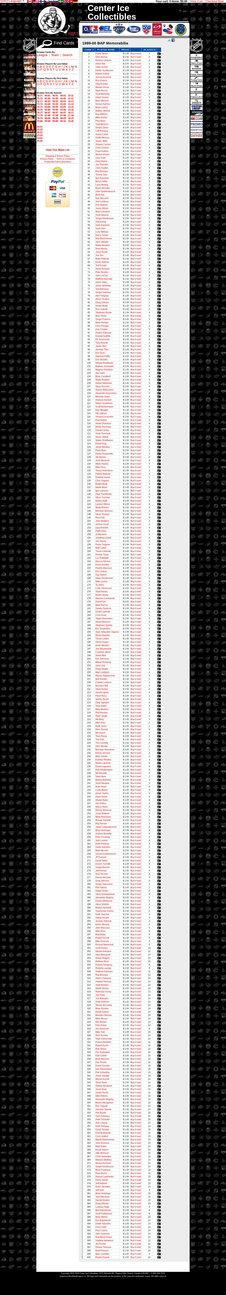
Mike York (100, 1032)
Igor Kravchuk (102, 178)
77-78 (40, 115)
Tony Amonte (102, 343)
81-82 (47, 98)
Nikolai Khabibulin (104, 363)
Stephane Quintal (104, 625)
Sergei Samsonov (104, 884)
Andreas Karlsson (104, 971)
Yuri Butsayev (102, 998)
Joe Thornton (102, 164)
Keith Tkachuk (102, 914)
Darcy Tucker (102, 235)
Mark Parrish (102, 605)
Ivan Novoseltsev (104, 1069)
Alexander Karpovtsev (106, 393)
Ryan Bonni (101, 1173)
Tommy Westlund (104, 1086)
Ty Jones (100, 585)
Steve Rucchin (102, 386)
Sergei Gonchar (103, 292)
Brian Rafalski (102, 258)
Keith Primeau (102, 844)
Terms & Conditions (65, 159)
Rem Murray (101, 248)
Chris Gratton (102, 168)
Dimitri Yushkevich (104, 70)
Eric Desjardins (103, 628)
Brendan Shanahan (105, 749)
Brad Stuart (101, 786)
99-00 (55, 121)
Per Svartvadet (103, 1052)
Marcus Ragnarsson (105, 675)
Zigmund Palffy (103, 356)
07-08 (63, 115)
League (42, 55)
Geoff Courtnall (103, 612)
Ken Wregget (102, 410)
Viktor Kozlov (102, 67)
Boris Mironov (102, 100)
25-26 (40, 141)
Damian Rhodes (103, 759)
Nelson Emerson (104, 810)
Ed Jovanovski (102, 339)
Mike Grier (100, 722)
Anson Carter (102, 134)
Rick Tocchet (102, 874)
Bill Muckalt (101, 773)
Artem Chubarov (103, 978)
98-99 (55, 118)
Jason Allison (102, 208)
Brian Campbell (103, 376)
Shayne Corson (103, 144)
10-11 (70, 95)
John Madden (102, 521)
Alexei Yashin (102, 793)
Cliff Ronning (102, 131)
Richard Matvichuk (104, 944)
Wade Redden (102, 380)
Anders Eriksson (103, 332)
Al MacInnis (101, 534)
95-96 (55, 109)
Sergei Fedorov (103, 319)
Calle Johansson (104, 588)
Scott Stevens (102, 215)
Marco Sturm (102, 807)
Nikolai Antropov (103, 951)
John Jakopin (102, 242)
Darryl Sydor (102, 860)
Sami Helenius (103, 1116)
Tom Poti (100, 739)
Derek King (101, 443)
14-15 (71, 107)
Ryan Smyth (101, 716)
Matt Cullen (101, 548)
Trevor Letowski (103, 551)
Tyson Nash (101, 1082)
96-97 (55, 112)
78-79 (40, 118)
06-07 (63, 112)
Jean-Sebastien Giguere (107, 632)
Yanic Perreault (103, 433)
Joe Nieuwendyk (104, 649)
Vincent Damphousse (106, 854)
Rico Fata (100, 517)
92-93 (55, 101)
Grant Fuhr (101, 601)
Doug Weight (102, 669)
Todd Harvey (102, 591)
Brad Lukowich (103, 211)
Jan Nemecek (102, 1028)
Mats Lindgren (102, 672)
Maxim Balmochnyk (105, 1139)
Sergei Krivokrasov (105, 218)
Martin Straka (102, 595)
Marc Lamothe (102, 1254)
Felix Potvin (101, 1025)
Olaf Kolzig (101, 221)
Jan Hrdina (101, 803)
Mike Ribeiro (102, 1096)
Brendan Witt (102, 685)
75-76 (40, 109)
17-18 (71, 115)
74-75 (40, 107)
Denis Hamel (102, 1180)
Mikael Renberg (103, 662)
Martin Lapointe (103, 763)
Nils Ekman (101, 1022)
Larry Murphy (102, 185)
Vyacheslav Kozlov (105, 911)
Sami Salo (100, 228)
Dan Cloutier (102, 329)
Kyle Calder (101, 1055)
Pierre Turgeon (103, 544)
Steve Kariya (102, 689)
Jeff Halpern (101, 1183)
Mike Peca (101, 467)
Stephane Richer (104, 312)
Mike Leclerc (102, 581)
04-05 (63, 107)
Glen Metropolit (103, 954)
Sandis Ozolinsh (103, 608)
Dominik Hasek (103, 477)
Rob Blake (101, 934)
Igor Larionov (102, 490)
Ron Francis (101, 80)
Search (67, 55)
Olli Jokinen (101, 413)
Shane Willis (102, 141)
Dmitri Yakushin (103, 1223)
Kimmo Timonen (103, 1247)
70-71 (40, 95)
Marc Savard (102, 729)
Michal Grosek (102, 154)
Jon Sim (99, 255)
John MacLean (103, 928)
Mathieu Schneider (105, 366)
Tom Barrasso (102, 289)
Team (55, 55)
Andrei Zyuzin (102, 699)
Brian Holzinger (103, 830)
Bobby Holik (101, 501)
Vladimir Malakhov (104, 1240)
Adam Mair (101, 655)
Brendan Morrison (104, 511)
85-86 (47, 109)
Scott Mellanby (103, 94)
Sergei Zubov (102, 127)
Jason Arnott (101, 252)
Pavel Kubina (102, 151)
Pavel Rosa (101, 696)
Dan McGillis (102, 359)
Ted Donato (101, 265)
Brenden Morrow (104, 1015)
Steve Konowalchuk (105, 894)
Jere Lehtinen (102, 201)
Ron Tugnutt (101, 309)
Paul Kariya (101, 420)
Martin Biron (101, 487)
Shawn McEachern (105, 390)
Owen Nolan (102, 796)
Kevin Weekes (102, 645)
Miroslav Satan (103, 396)
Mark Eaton (101, 1146)
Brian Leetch (102, 107)
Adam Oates (101, 282)
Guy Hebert (101, 575)
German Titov (102, 349)
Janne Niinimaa (103, 285)
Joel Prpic (100, 995)
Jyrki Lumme (102, 840)
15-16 (71, 109)
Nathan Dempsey (104, 965)
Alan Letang (101, 1123)
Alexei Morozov (103, 622)
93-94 (55, 104)
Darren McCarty (103, 877)
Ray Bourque (102, 171)
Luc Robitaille (102, 558)
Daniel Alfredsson (104, 901)
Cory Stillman (102, 232)
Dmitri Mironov (102, 137)
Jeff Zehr (100, 1190)
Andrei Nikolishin (104, 383)
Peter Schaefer (103, 1119)
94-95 (55, 107)
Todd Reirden (102, 985)
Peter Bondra (102, 272)
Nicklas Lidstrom (103, 60)
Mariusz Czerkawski (105, 598)
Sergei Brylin (102, 306)
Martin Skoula (102, 988)
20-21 (40, 126)
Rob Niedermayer (104, 770)
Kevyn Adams (102, 1149)
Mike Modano (102, 709)
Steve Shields (102, 904)
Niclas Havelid (102, 635)
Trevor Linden (102, 638)
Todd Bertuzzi (102, 124)
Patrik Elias (101, 531)
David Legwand (103, 766)
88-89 (47, 118)
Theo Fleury (101, 736)
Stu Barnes (101, 457)
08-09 (63, 118)
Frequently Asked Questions (57, 162)
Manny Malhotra (103, 780)
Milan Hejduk (102, 464)
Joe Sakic (100, 373)
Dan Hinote (101, 1062)
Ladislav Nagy (102, 1207)
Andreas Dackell (103, 400)
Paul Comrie (102, 1230)
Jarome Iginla (102, 692)
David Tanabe (102, 1129)
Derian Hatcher (103, 104)
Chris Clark (101, 1227)
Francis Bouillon (103, 1042)
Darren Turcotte (103, 864)
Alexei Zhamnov (103, 423)
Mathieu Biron (102, 961)
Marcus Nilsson (103, 561)
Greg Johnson (102, 880)
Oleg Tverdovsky (104, 494)
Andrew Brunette (104, 833)
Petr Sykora (101, 887)
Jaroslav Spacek (103, 1109)
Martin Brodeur (103, 245)
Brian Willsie (102, 1217)
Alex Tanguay (102, 295)
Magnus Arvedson (104, 369)
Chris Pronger (102, 326)
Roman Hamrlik (103, 820)
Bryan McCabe (103, 188)
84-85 (47, 107)
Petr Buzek (101, 1112)
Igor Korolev (101, 679)
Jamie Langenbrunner (106, 827)
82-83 (47, 101)
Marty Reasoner (103, 817)
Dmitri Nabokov (103, 847)
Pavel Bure (101, 450)
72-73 (40, 101)
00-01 (63, 95)
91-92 (55, 98)
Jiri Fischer (101, 1244)
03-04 (63, 104)
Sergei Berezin (103, 867)
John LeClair (102, 275)
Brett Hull (100, 195)
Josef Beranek (102, 460)
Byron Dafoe (102, 181)
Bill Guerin (101, 733)
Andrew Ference (103, 981)
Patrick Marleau (103, 474)
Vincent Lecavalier (104, 417)
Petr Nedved (102, 205)
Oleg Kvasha (102, 84)
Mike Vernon (102, 1018)
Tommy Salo (101, 174)
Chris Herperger (103, 1156)
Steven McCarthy (104, 1005)
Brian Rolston (102, 322)
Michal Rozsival (103, 1163)
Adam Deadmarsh (104, 578)
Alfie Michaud (102, 1153)
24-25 (40, 138)
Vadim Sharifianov (104, 440)
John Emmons (102, 1143)
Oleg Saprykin (102, 702)
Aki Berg (100, 719)
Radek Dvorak (102, 938)
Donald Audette (103, 336)
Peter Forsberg (103, 837)
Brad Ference (102, 1250)
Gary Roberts (102, 527)
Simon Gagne (102, 642)
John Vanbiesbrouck (105, 191)
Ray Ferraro (101, 823)
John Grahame (103, 1234)
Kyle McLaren (102, 198)
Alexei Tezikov (102, 299)
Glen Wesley (102, 746)
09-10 (63, 121)
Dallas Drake (102, 891)
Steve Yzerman (103, 497)
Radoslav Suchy (103, 991)
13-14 (71, 104)
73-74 (40, 104)
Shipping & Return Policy (58, 156)
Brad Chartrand (103, 1170)
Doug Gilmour (102, 302)
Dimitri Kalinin (102, 1012)
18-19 (71, 118)
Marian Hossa (102, 87)
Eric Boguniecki (103, 1220)
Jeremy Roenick (103, 77)
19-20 (71, 121)
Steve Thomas (102, 514)
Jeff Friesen (101, 870)
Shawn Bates (102, 800)
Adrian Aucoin (102, 917)
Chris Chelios (102, 148)
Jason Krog (101, 1089)
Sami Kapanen (103, 225)
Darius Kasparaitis (104, 453)
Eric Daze (100, 353)
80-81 (47, 95)
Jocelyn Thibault (103, 921)
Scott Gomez (102, 948)
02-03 (63, 101)
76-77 (40, 112)
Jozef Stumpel (102, 783)
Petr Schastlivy (103, 1072)
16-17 (71, 112)
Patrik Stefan (102, 53)
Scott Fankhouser (104, 1213)
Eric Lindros (101, 571)
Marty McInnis (102, 507)
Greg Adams (101, 161)
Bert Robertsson (103, 1210)
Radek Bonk (101, 484)
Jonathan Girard (103, 538)
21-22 (40, 129)
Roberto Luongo (103, 968)
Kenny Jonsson (103, 753)
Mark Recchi (102, 90)
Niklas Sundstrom (104, 403)
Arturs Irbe (100, 63)
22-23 (40, 132)
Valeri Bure (101, 776)
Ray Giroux (101, 1049)
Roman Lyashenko (105, 1176)
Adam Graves (102, 97)
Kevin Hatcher (102, 262)
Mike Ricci (100, 931)
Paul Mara (100, 121)
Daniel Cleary (102, 430)
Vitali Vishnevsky (104, 1039)
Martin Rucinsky (103, 427)
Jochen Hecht (102, 524)
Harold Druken (103, 1200)
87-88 (47, 115)
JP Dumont (101, 857)
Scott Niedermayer (104, 406)
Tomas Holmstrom (104, 470)
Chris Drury (101, 615)
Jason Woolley (103, 447)
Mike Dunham (102, 941)
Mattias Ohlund (103, 111)
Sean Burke (101, 706)
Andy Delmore (102, 1002)
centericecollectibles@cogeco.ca (73, 1276)
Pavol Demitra (102, 564)
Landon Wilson (103, 504)
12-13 (71, 101)
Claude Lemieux (103, 682)
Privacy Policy (46, 159)
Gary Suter (101, 158)
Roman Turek (102, 554)
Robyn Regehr (103, 958)
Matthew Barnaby (104, 279)
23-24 (40, 135)
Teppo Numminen (104, 618)
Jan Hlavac (101, 541)
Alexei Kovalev (103, 269)
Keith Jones (101, 726)
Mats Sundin (102, 756)
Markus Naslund (103, 907)
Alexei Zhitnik (102, 437)
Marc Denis (101, 316)
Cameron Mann (103, 652)
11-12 (70, 98)
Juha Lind (100, 665)
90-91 (55, 95)
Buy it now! (136, 53)
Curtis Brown (102, 790)
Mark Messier (102, 850)
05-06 (63, 109)
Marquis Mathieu (104, 1160)
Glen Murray (101, 57)
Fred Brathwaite (103, 1133)
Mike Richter (102, 117)
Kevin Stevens (102, 924)
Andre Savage (102, 1076)
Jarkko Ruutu (102, 1092)
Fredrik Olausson (104, 568)
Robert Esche (102, 1045)
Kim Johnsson (102, 659)
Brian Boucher (102, 1059)
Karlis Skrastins (103, 1186)
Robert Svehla (102, 74)
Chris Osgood (102, 480)
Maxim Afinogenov (104, 1102)
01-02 (63, 98)
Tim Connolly (102, 743)
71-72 (40, 98)
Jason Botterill (102, 813)
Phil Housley (102, 712)
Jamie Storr (101, 346)
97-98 (55, 115)
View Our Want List (57, 149)
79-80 (40, 121)
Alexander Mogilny (105, 897)
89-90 (47, 121)
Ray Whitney (102, 114)
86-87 (47, 112)
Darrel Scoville (103, 1065)
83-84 (47, 104)
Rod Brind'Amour (104, 238)
